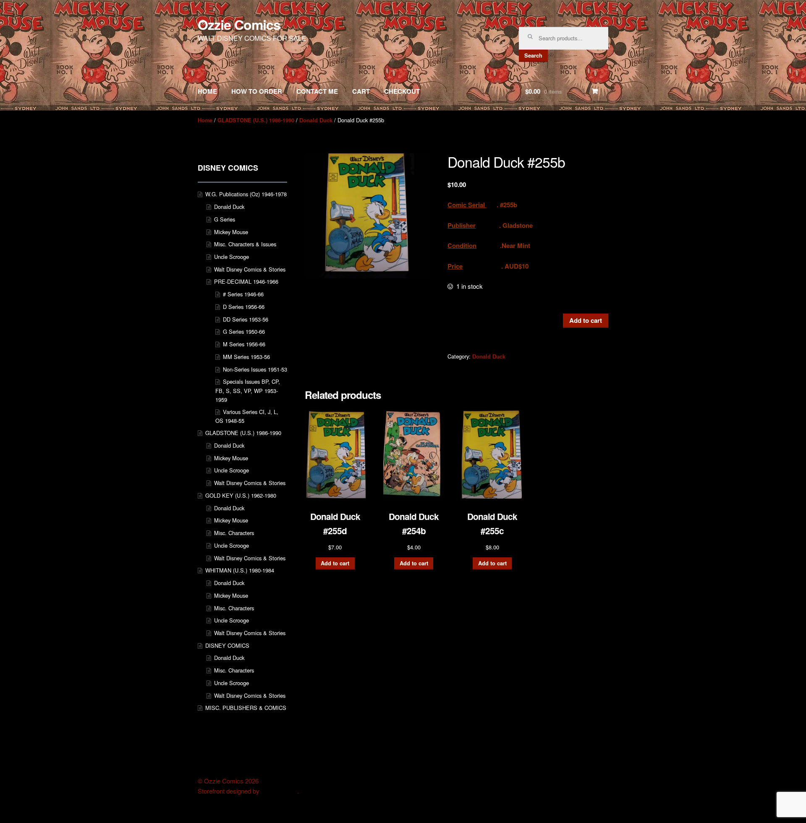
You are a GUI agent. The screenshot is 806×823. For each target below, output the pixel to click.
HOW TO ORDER (256, 91)
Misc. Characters (234, 533)
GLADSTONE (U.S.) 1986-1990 (255, 120)
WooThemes (279, 791)
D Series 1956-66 (243, 307)
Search (533, 55)
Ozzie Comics (239, 24)
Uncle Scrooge (231, 257)
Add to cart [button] (335, 563)
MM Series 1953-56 (246, 357)
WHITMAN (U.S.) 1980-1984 (239, 570)
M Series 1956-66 (244, 344)
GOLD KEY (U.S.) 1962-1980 (240, 495)
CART (361, 91)
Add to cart (585, 320)
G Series (224, 219)
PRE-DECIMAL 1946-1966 (246, 281)
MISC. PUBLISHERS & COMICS (245, 708)
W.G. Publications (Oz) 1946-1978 (246, 194)
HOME (207, 91)
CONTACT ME (317, 91)
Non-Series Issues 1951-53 (255, 369)
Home (205, 120)
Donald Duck (315, 120)
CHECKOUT (402, 91)
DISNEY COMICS (227, 645)
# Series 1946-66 (243, 294)
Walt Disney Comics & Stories (249, 269)
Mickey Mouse (231, 232)
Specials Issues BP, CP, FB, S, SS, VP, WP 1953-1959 (247, 390)
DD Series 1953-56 (245, 319)
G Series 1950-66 (244, 331)
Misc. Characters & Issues (245, 244)
